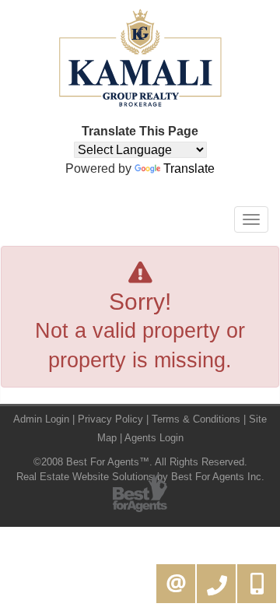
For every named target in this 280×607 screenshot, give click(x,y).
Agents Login (154, 438)
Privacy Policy (110, 419)
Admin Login (41, 419)
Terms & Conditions (196, 419)
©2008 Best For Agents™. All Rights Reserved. (140, 462)
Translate (189, 168)
